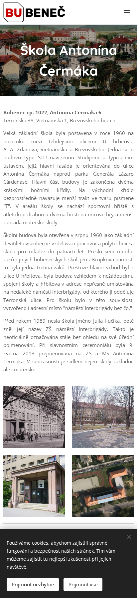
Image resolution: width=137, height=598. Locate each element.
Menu (127, 12)
